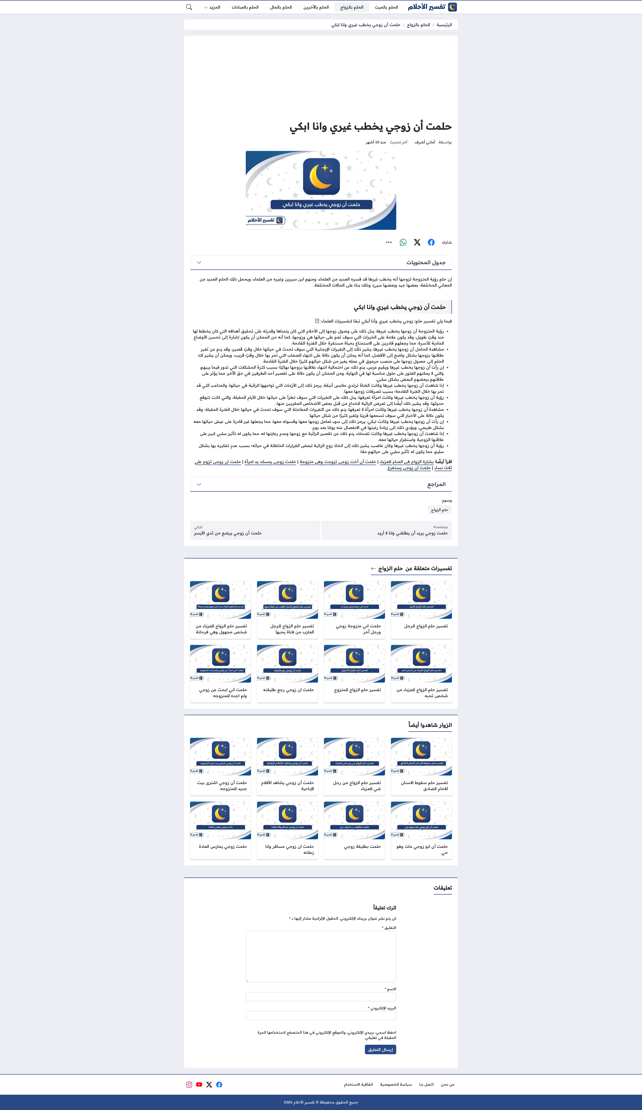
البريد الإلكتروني (382, 1008)
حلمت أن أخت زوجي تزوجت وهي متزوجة (338, 461)
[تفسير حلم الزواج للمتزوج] (354, 674)
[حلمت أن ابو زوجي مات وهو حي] (421, 830)
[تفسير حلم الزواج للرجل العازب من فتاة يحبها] (287, 610)
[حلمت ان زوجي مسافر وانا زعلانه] (287, 830)
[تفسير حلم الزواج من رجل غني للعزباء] (354, 767)
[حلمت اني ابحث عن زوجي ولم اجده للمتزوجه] (220, 674)
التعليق (389, 928)
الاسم (390, 989)
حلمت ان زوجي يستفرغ (409, 467)
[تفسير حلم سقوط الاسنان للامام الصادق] (421, 767)
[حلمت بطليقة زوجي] (354, 830)
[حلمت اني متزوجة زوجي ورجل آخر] (354, 610)
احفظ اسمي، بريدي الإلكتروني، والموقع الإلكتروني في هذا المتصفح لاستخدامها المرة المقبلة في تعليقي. (327, 1035)
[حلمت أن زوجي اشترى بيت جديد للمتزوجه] (220, 767)
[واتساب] (403, 242)
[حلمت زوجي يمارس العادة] (220, 830)
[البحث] (189, 7)
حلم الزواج (390, 568)
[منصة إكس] (417, 242)
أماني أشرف (425, 142)
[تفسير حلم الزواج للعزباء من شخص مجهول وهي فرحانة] (220, 610)
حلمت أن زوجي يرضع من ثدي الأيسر (228, 532)
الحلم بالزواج (418, 24)
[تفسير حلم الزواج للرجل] (421, 610)
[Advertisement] (321, 79)
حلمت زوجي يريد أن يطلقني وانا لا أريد (412, 532)
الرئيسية (444, 24)
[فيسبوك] (431, 242)
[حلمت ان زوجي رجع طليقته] (287, 674)
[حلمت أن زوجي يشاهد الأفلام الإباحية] (287, 767)
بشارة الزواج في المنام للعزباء (407, 461)
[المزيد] (389, 242)
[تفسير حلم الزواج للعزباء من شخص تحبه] (421, 674)
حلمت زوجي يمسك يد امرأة (270, 461)
